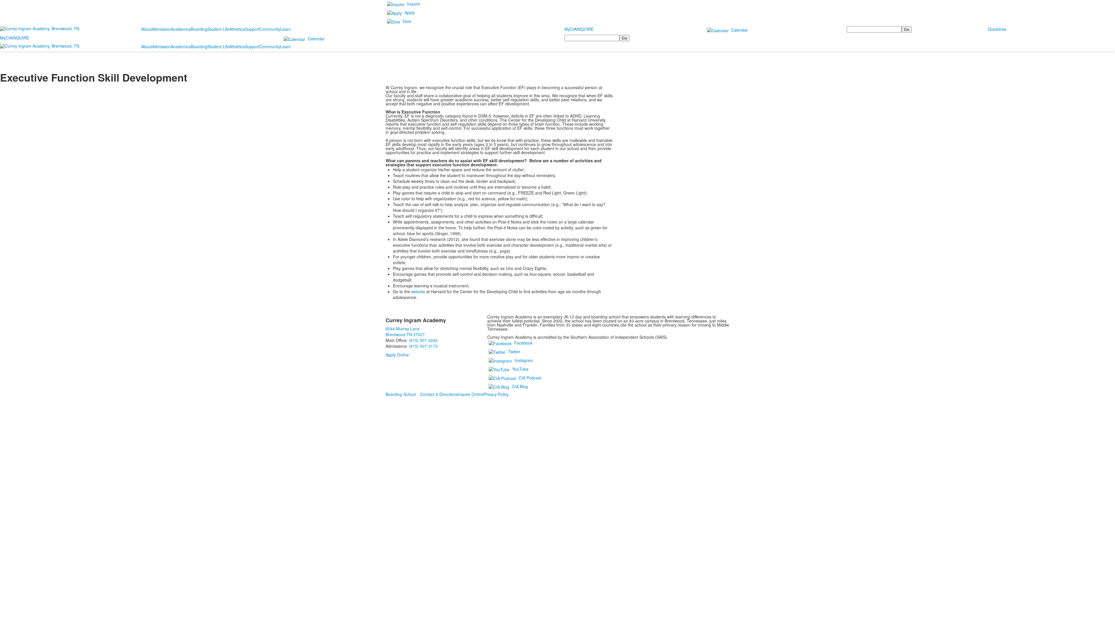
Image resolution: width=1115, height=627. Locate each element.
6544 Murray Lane (403, 328)
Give (407, 21)
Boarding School (401, 394)
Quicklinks (997, 29)
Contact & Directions (439, 394)
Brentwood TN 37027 (405, 334)
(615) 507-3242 (423, 340)
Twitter (514, 351)
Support (252, 29)
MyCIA (570, 29)
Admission (161, 29)
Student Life (218, 29)
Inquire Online (470, 394)
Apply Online (397, 355)
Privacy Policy (496, 394)
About (146, 29)
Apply (409, 12)
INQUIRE (585, 29)
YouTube (520, 369)
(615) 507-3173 (423, 346)
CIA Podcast (530, 378)
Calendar (739, 30)
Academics (181, 29)
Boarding (199, 29)
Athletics (237, 29)
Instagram (524, 360)
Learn (285, 29)
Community (269, 29)
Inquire (413, 4)
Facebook (523, 343)
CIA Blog (520, 386)
